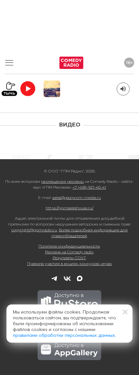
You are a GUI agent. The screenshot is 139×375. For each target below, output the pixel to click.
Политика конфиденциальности (69, 246)
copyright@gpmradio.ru (34, 229)
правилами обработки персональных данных (64, 335)
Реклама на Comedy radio (69, 251)
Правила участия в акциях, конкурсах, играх (69, 263)
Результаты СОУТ (69, 257)
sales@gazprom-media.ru (76, 197)
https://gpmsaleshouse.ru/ (69, 207)
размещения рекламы (62, 181)
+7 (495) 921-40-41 (89, 187)
